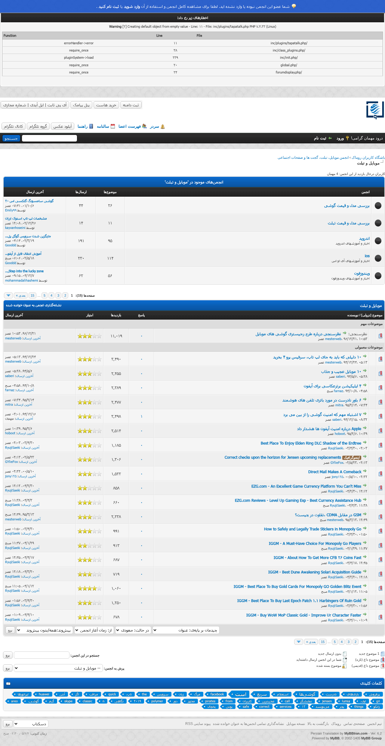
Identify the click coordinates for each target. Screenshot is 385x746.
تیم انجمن (374, 724)
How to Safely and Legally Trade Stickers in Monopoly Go (312, 528)
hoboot (340, 433)
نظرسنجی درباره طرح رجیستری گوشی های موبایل (298, 333)
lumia (346, 701)
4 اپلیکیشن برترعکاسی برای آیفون (332, 385)
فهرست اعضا (130, 126)
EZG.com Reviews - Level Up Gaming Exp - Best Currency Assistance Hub (298, 500)
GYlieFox (337, 462)
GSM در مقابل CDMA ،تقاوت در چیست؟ (328, 514)
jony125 (337, 477)
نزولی (366, 315)
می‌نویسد (322, 706)
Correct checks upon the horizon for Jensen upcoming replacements (283, 457)
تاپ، (129, 694)
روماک (336, 724)
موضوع (377, 315)
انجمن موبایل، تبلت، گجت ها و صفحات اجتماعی (313, 157)
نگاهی (119, 701)
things (358, 706)
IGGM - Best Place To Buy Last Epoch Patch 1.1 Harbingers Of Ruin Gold (299, 600)
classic (87, 701)
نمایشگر (306, 701)
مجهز (191, 701)
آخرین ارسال (14, 315)
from (229, 701)
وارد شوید (132, 6)
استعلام (282, 694)
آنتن (62, 694)
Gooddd (10, 245)
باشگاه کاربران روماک (368, 157)
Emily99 (11, 210)
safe (246, 706)
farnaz (338, 391)
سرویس (162, 694)
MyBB (335, 738)
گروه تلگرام (38, 126)
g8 (378, 701)
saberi (340, 376)
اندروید (364, 238)
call (287, 701)
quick (112, 694)
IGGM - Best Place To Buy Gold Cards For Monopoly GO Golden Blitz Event (297, 586)
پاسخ (141, 315)
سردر (154, 126)
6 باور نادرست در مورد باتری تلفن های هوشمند (321, 400)
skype (68, 701)
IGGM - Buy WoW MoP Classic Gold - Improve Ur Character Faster (303, 615)
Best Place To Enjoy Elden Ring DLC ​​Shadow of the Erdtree (311, 443)
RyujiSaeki (335, 448)
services (285, 706)
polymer (157, 701)
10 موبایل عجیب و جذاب (341, 371)
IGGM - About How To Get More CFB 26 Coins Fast (317, 557)
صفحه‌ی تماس (354, 724)
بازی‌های (353, 694)
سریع (262, 694)
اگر (77, 694)
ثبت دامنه (131, 104)
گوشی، (33, 701)
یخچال (212, 706)
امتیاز (89, 315)
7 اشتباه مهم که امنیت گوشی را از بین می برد (322, 414)
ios (367, 255)
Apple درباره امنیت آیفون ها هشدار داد (329, 428)
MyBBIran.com (356, 733)
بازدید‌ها (116, 315)
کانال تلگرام (13, 126)
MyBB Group (371, 738)
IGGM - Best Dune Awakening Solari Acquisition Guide (314, 572)
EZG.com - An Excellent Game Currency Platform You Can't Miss (306, 486)
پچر (342, 706)
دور (175, 701)
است (240, 694)
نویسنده (353, 315)
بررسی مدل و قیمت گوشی (347, 205)
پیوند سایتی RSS (198, 724)
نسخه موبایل (295, 724)
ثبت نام (320, 138)
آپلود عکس (63, 126)
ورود (340, 138)
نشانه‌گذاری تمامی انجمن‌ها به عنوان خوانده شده (248, 724)
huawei (44, 694)
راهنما (83, 126)
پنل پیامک (81, 104)
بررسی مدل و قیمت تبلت (349, 222)
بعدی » (21, 295)
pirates (210, 701)
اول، (363, 701)
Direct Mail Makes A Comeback (334, 471)
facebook (217, 694)
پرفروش (374, 694)
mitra (339, 405)
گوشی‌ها (307, 694)
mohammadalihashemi (21, 280)
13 (303, 706)
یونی (229, 706)
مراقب (93, 694)
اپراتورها (23, 694)
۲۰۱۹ (137, 701)
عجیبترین (268, 701)
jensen (327, 701)
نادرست (331, 694)
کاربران (247, 701)
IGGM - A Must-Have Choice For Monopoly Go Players (315, 543)
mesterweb (333, 339)
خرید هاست (106, 104)
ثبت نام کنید (109, 6)
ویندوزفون (362, 273)
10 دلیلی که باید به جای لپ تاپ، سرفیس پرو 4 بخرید (317, 356)
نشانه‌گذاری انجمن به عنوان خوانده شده (33, 305)
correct (264, 706)
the (144, 694)
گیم (51, 701)
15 (32, 295)
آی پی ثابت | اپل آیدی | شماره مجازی (34, 104)
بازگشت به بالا (318, 724)
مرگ (197, 694)
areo (14, 701)
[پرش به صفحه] (8, 295)
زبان (181, 694)
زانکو (377, 706)
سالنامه (103, 126)
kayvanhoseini (15, 227)
